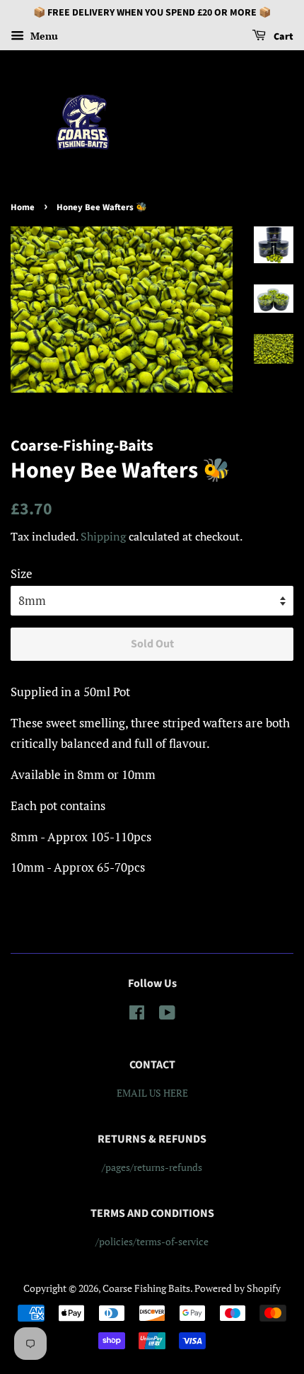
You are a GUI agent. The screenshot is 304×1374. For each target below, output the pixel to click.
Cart (282, 37)
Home (23, 207)
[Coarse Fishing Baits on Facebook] (137, 1015)
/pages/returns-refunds (152, 1167)
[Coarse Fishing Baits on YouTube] (167, 1015)
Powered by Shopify (237, 1288)
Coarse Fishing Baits (146, 1288)
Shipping (103, 536)
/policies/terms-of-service (152, 1241)
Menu (43, 35)
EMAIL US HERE (152, 1092)
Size (22, 573)
